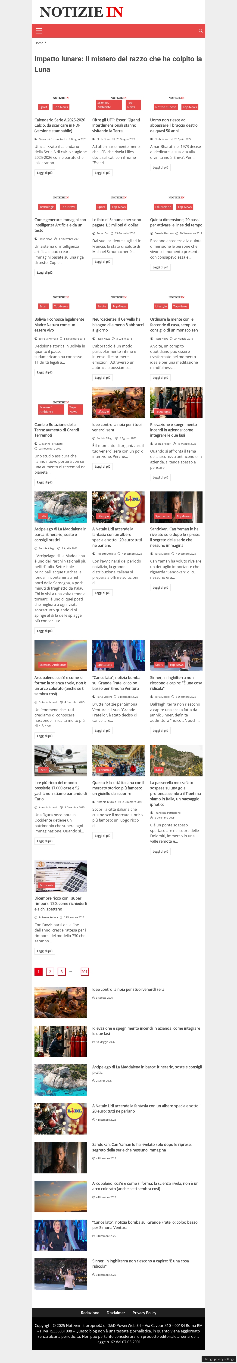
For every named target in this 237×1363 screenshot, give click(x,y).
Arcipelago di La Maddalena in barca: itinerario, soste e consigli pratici (60, 534)
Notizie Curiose (165, 107)
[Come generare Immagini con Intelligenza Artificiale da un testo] (60, 197)
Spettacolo (162, 516)
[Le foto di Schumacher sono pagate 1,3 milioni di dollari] (118, 197)
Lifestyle (161, 306)
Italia (43, 516)
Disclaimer (116, 1312)
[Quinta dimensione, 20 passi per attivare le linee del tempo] (176, 197)
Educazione (163, 207)
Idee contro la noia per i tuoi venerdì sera (128, 989)
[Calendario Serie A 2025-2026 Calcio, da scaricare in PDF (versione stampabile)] (60, 98)
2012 (85, 971)
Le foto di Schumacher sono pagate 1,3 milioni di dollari (116, 222)
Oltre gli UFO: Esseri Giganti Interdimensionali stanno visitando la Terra (116, 125)
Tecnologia (47, 207)
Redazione (90, 1312)
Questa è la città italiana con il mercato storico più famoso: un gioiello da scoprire (118, 788)
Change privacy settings (218, 1359)
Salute (101, 306)
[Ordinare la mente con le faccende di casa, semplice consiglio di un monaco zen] (176, 297)
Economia (104, 770)
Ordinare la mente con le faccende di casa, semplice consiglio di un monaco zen (174, 325)
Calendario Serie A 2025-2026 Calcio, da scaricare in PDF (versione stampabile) (59, 125)
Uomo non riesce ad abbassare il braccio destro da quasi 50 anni (174, 125)
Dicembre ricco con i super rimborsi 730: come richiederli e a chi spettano (60, 904)
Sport (43, 107)
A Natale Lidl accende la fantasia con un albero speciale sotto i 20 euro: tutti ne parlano (117, 537)
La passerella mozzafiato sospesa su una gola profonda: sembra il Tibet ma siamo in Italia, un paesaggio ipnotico (175, 793)
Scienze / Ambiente (104, 104)
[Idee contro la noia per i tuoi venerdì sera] (118, 402)
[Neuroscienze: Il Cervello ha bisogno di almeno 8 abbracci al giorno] (118, 297)
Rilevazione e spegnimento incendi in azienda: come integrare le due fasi (173, 430)
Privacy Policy (144, 1312)
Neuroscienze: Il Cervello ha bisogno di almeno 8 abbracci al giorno (118, 325)
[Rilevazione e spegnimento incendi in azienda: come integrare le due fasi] (176, 402)
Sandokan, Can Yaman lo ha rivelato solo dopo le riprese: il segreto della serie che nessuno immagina (175, 537)
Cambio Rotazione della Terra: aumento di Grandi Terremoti (56, 430)
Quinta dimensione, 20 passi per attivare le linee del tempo (176, 222)
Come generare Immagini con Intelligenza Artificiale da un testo (60, 225)
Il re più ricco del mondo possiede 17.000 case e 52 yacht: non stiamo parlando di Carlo (60, 790)
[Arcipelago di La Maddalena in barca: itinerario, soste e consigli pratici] (60, 507)
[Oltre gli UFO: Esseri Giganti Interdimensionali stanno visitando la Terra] (118, 98)
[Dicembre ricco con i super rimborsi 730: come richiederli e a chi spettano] (60, 876)
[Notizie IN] (80, 11)
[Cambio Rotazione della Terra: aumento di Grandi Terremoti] (60, 402)
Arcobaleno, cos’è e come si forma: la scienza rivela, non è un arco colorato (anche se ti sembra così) (60, 685)
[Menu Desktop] (39, 31)
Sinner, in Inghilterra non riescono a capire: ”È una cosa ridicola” (176, 683)
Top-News (61, 107)
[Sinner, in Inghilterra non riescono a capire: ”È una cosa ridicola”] (176, 655)
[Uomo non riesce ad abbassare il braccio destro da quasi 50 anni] (176, 98)
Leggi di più (45, 173)
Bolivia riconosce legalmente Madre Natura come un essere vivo (59, 325)
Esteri (43, 306)
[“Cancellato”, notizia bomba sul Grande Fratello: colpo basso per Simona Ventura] (118, 655)
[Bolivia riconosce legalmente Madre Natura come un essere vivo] (60, 297)
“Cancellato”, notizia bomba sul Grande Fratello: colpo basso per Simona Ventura (116, 683)
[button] (201, 31)
